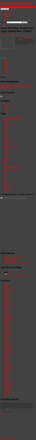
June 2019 (6, 284)
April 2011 (7, 378)
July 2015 (6, 325)
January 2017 (7, 302)
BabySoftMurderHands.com (17, 3)
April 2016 (7, 311)
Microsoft (6, 154)
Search (2, 7)
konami (6, 150)
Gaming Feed (7, 15)
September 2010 (8, 389)
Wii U (5, 188)
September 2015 (8, 322)
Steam (5, 181)
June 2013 (6, 339)
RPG (5, 174)
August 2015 (7, 323)
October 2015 (7, 320)
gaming (6, 139)
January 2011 (7, 383)
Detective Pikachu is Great (11, 260)
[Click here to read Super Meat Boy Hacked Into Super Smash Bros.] (7, 48)
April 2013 (7, 342)
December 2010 (8, 384)
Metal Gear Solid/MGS (8, 153)
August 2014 (7, 330)
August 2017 (7, 299)
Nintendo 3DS (7, 161)
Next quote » (4, 413)
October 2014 (7, 329)
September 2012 (8, 353)
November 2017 (8, 296)
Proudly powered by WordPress (9, 438)
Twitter (6, 106)
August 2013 (7, 336)
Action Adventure (13, 118)
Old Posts (3, 24)
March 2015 (7, 326)
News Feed (6, 157)
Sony (5, 178)
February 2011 (8, 381)
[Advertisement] (18, 232)
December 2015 (8, 317)
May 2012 (6, 359)
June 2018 (6, 293)
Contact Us (7, 19)
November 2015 (8, 319)
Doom (5, 132)
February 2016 (8, 314)
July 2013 (6, 338)
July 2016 (6, 307)
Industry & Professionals (12, 147)
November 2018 (8, 290)
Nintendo (7, 159)
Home (5, 12)
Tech (5, 183)
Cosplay (6, 127)
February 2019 (8, 289)
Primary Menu (4, 9)
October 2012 (7, 351)
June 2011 (6, 375)
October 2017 (7, 298)
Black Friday (7, 121)
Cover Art (6, 129)
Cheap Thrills (7, 124)
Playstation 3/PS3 (11, 167)
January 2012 (7, 365)
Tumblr (6, 109)
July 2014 (6, 332)
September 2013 (8, 335)
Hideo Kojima (7, 142)
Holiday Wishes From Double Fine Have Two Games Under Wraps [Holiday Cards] (16, 86)
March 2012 (7, 362)
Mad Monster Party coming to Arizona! (14, 257)
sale (5, 175)
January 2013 (7, 347)
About (5, 18)
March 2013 (7, 344)
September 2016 (8, 304)
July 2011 (6, 374)
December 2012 (8, 348)
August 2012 (7, 354)
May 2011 (6, 377)
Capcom (6, 123)
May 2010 (6, 393)
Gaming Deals (8, 13)
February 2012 (8, 363)
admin (13, 35)
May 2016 (6, 310)
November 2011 (8, 368)
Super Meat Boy (29, 38)
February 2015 (8, 328)
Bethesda (6, 120)
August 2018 (7, 292)
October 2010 (7, 387)
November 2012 (8, 350)
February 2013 (8, 345)
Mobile (5, 156)
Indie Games (7, 145)
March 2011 (7, 380)
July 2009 (6, 395)
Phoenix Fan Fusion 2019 (11, 258)
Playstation (6, 165)
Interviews (7, 16)
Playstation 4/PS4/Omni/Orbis (13, 170)
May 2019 (6, 286)
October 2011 (7, 369)
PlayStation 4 (6, 169)
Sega (5, 177)
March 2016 (7, 313)
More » (32, 44)
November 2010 (8, 386)
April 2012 (7, 360)
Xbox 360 (8, 190)
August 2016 (7, 305)
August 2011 (7, 372)
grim (20, 39)
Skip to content (13, 9)
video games (8, 187)
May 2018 (6, 295)
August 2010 (7, 390)
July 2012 (6, 356)
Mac (5, 151)
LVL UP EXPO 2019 (9, 261)
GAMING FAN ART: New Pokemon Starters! (16, 263)
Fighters (6, 133)
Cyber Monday (7, 130)
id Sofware (7, 144)
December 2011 (8, 366)
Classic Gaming (8, 126)
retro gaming (8, 172)
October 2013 (7, 333)
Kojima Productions (8, 148)
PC (5, 163)
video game (7, 185)
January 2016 (7, 316)
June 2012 (6, 357)
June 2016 (6, 308)
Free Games (6, 137)
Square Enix (6, 180)
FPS (5, 135)
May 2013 (6, 341)
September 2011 (8, 371)
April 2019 (7, 287)
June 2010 (6, 392)
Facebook (6, 105)
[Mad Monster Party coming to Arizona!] (5, 274)
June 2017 (6, 301)
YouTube (6, 108)
